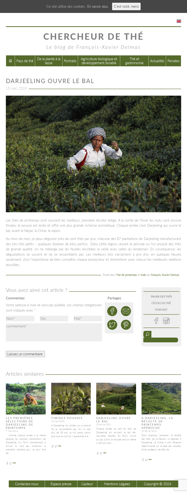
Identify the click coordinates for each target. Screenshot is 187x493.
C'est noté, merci (126, 6)
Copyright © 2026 (157, 484)
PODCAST (161, 309)
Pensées (173, 61)
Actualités (157, 61)
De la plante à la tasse (48, 61)
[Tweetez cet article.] (112, 325)
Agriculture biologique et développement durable (99, 61)
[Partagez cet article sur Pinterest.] (126, 325)
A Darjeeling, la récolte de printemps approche (157, 422)
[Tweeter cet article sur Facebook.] (112, 311)
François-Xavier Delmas (165, 274)
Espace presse (61, 484)
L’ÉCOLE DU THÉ (161, 303)
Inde (143, 274)
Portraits (70, 61)
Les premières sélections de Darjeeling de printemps (19, 422)
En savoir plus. (97, 6)
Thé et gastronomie (134, 61)
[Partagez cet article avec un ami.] (126, 311)
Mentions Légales (117, 484)
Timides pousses (67, 418)
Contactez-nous (26, 484)
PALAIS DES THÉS (161, 296)
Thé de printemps (126, 274)
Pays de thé (24, 61)
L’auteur (87, 484)
